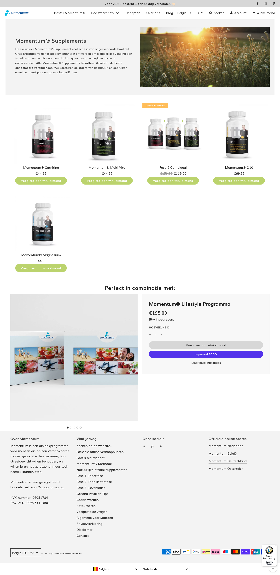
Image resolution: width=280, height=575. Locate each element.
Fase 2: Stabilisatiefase (94, 481)
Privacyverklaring (89, 523)
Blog (169, 13)
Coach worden (87, 499)
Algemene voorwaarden (94, 517)
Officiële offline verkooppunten (100, 451)
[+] (161, 334)
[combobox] (115, 569)
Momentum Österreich (226, 468)
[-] (150, 334)
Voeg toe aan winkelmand (41, 180)
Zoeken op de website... (94, 445)
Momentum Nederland (226, 445)
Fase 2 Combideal (173, 167)
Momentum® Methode (94, 463)
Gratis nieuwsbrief (90, 457)
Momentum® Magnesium (41, 254)
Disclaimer (84, 529)
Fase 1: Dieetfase (89, 475)
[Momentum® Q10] (239, 133)
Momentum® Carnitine (41, 167)
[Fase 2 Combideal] (173, 133)
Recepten (133, 13)
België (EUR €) (188, 13)
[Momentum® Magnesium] (41, 220)
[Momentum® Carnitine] (41, 133)
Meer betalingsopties (206, 362)
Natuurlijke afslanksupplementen (101, 469)
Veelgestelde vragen (91, 511)
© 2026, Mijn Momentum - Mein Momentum (61, 553)
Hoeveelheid (159, 327)
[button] (68, 427)
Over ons (153, 13)
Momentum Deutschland (228, 460)
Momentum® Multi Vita (107, 167)
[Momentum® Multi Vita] (107, 133)
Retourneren (86, 505)
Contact (82, 535)
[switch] (269, 563)
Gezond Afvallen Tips (92, 493)
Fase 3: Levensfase (90, 487)
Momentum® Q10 (239, 167)
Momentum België (223, 453)
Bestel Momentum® (69, 13)
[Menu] (275, 546)
